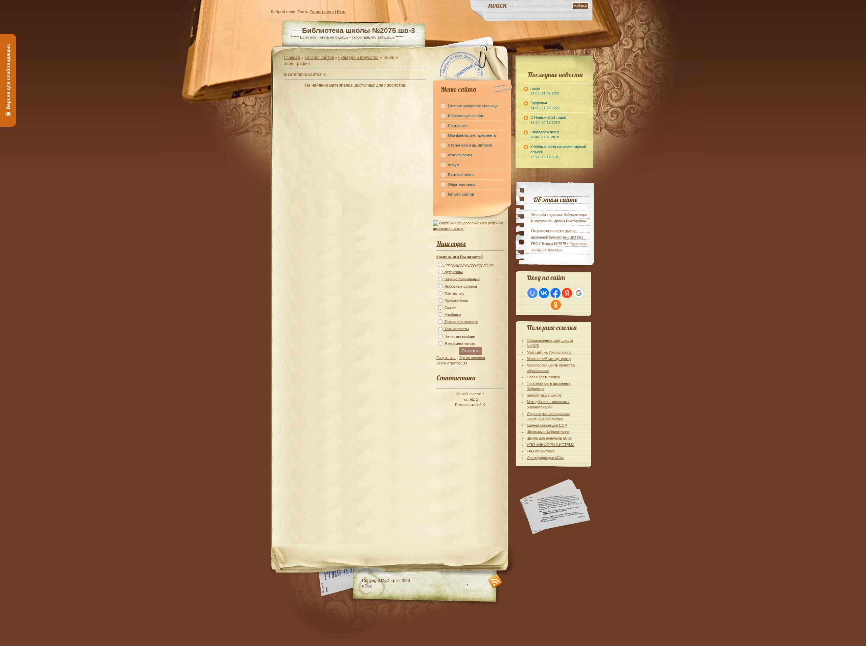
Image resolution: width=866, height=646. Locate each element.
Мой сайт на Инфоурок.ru (549, 352)
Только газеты (457, 329)
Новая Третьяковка (543, 377)
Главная (292, 57)
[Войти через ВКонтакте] (544, 293)
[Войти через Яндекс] (567, 293)
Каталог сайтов (319, 57)
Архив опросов (472, 358)
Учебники (453, 315)
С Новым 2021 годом (548, 119)
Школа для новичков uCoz (549, 438)
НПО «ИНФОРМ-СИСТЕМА (550, 445)
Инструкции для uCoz (545, 457)
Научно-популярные (462, 279)
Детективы (454, 272)
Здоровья (545, 105)
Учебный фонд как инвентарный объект (558, 151)
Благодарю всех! (544, 134)
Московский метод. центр (549, 359)
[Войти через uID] (532, 293)
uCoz (367, 586)
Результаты (446, 358)
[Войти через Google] (578, 293)
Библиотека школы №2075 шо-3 (358, 30)
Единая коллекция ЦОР (547, 425)
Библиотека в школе (544, 395)
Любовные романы (461, 286)
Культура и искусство (358, 57)
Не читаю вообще (460, 336)
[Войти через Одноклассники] (556, 305)
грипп (545, 90)
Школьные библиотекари (548, 432)
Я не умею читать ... (462, 343)
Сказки (450, 308)
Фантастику (454, 293)
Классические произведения (469, 265)
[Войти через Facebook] (555, 293)
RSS (495, 581)
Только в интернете (461, 322)
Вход (341, 11)
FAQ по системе (541, 451)
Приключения (456, 300)
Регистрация (322, 11)
